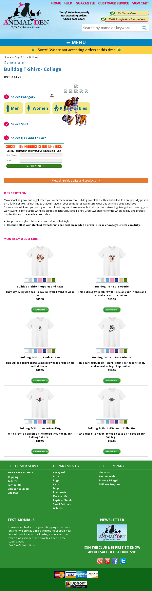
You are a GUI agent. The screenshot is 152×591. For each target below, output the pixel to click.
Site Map (13, 493)
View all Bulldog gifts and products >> (76, 180)
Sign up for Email (18, 489)
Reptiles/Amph (62, 500)
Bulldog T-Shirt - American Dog (40, 428)
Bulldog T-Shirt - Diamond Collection (112, 428)
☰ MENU (76, 42)
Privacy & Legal (108, 480)
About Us (104, 472)
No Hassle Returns (129, 13)
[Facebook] (115, 563)
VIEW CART (140, 3)
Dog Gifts (20, 57)
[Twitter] (123, 563)
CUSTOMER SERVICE (113, 3)
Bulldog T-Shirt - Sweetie (112, 286)
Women (40, 108)
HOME (56, 3)
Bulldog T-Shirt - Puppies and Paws (40, 286)
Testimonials (107, 476)
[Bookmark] (15, 63)
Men (15, 108)
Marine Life (60, 496)
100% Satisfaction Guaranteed (126, 19)
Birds (56, 476)
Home (7, 57)
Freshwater (60, 492)
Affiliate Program (110, 484)
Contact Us (14, 485)
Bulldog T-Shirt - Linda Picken (40, 357)
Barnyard (59, 472)
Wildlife (58, 508)
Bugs (56, 480)
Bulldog (33, 57)
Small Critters (62, 504)
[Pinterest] (107, 563)
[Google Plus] (100, 563)
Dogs (56, 488)
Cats (56, 484)
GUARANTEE (85, 3)
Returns (13, 481)
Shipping (13, 477)
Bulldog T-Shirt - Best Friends (112, 357)
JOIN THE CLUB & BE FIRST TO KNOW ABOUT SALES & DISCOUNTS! (112, 549)
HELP (68, 3)
